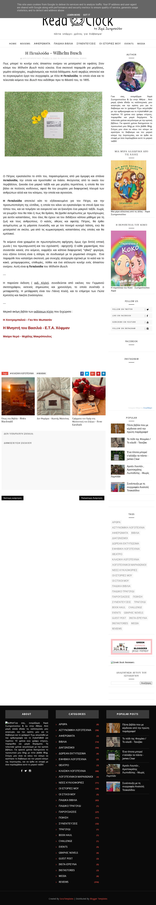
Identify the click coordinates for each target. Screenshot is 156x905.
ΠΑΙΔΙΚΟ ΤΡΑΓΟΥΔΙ (123, 591)
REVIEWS (25, 43)
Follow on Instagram (124, 328)
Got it (86, 15)
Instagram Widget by (140, 408)
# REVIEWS (41, 373)
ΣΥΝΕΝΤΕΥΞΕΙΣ (86, 43)
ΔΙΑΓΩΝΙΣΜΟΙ (120, 538)
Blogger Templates (98, 899)
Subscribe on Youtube (124, 322)
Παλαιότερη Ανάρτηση (91, 498)
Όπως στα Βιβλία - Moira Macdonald (14, 420)
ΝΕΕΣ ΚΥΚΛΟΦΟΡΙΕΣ (124, 570)
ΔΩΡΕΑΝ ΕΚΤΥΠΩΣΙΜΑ (125, 543)
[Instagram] (30, 771)
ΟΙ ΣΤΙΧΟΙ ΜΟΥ (120, 580)
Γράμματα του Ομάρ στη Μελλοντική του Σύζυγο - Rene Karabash (87, 421)
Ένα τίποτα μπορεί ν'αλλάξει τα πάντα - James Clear (137, 455)
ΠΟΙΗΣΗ (137, 596)
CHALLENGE (135, 607)
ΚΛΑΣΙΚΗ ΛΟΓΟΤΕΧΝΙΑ (69, 58)
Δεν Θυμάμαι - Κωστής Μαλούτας (53, 418)
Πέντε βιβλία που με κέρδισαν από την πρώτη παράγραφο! (137, 428)
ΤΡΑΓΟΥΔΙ (140, 602)
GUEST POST (119, 618)
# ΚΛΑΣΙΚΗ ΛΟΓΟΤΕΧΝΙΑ (22, 373)
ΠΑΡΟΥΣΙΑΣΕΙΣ (121, 596)
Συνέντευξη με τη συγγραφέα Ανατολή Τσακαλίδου (138, 487)
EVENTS (129, 43)
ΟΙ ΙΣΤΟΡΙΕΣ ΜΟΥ (110, 43)
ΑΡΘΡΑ (116, 522)
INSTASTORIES (120, 623)
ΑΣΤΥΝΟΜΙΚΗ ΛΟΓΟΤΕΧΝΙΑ (128, 527)
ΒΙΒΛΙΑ (135, 532)
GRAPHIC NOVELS (133, 612)
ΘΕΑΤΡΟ (117, 554)
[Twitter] (26, 771)
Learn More (73, 15)
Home (12, 43)
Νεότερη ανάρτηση (12, 498)
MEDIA (141, 43)
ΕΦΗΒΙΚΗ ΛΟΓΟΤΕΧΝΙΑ (126, 548)
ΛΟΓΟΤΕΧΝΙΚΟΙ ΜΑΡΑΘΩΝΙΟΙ (129, 564)
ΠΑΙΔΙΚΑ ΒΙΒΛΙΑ (63, 43)
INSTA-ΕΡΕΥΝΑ (138, 618)
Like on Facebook (121, 316)
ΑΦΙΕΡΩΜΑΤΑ (42, 43)
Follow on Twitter (122, 309)
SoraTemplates (66, 899)
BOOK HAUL (118, 607)
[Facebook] (21, 771)
